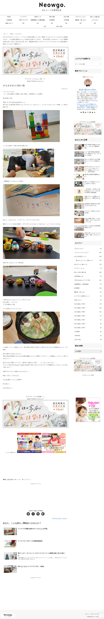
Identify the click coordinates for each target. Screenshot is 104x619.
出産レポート (88, 300)
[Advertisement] (35, 465)
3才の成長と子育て (88, 316)
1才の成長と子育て (88, 308)
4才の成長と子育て (88, 319)
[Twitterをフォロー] (81, 112)
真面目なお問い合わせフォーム (88, 106)
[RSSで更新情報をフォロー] (95, 112)
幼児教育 (88, 288)
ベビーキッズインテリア (88, 252)
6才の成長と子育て (88, 327)
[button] (100, 64)
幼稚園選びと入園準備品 (88, 284)
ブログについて (88, 248)
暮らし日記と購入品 (9, 479)
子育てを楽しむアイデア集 (88, 280)
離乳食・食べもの (88, 292)
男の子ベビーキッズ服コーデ (89, 260)
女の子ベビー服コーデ (88, 264)
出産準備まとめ (88, 276)
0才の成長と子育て (88, 304)
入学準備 (88, 331)
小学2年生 (88, 335)
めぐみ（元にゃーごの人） (88, 89)
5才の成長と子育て (88, 323)
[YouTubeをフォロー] (86, 112)
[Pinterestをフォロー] (88, 112)
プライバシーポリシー (96, 614)
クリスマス (18, 479)
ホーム (87, 614)
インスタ (86, 109)
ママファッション (88, 268)
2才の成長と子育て (88, 312)
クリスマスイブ (27, 479)
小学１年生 (88, 339)
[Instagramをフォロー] (83, 112)
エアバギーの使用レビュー (88, 296)
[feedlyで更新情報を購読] (92, 112)
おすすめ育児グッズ (88, 256)
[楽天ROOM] (90, 112)
